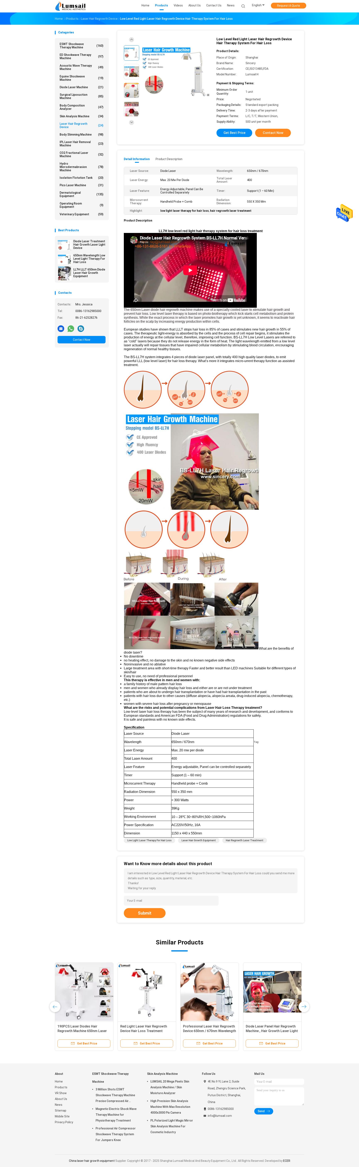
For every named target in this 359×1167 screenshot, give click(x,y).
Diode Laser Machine (81, 87)
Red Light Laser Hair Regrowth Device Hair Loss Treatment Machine (143, 1030)
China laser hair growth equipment (92, 1160)
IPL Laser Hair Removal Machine (81, 143)
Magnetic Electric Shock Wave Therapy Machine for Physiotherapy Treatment (116, 1114)
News (58, 1104)
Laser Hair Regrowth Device (81, 125)
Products (61, 1087)
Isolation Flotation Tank (81, 177)
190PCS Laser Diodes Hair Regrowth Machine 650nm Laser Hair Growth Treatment (82, 1030)
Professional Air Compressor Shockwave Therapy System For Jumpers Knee (116, 1134)
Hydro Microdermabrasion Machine (81, 167)
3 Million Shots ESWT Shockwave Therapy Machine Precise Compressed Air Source (115, 1096)
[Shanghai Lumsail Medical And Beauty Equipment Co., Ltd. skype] (80, 328)
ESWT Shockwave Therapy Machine (81, 45)
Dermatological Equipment (81, 194)
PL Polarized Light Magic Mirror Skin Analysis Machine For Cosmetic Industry (171, 1126)
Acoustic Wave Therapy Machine (81, 67)
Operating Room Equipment (81, 205)
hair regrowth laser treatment (244, 840)
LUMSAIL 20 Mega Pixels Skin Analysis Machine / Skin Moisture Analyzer (169, 1087)
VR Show (61, 1093)
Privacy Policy (64, 1122)
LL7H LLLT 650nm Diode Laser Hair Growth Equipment (89, 273)
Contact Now (81, 339)
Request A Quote (288, 5)
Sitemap (60, 1110)
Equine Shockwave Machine (81, 78)
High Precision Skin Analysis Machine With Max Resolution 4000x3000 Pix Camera (170, 1106)
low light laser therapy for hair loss (149, 840)
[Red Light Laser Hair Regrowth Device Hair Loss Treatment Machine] (147, 992)
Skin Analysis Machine (81, 116)
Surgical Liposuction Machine (81, 96)
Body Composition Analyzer (81, 107)
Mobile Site (62, 1116)
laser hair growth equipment (199, 840)
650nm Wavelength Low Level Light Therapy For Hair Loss (89, 259)
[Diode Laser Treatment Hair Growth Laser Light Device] (65, 245)
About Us (61, 1099)
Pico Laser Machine (81, 185)
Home (59, 1081)
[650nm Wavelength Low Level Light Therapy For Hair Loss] (65, 259)
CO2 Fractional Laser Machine (81, 154)
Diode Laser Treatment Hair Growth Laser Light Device (89, 245)
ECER (286, 1160)
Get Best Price (234, 133)
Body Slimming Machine (81, 134)
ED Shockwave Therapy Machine (81, 56)
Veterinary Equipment (81, 214)
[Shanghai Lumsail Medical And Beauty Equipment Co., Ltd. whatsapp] (71, 328)
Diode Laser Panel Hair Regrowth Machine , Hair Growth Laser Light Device (272, 1030)
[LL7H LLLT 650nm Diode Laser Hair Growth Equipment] (65, 273)
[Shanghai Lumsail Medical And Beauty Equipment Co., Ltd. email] (61, 328)
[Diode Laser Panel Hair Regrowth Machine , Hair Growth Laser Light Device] (272, 992)
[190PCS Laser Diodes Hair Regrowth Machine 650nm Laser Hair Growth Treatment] (84, 992)
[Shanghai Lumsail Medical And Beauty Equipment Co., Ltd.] (71, 6)
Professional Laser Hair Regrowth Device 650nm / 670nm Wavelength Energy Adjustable (209, 1030)
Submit (144, 913)
